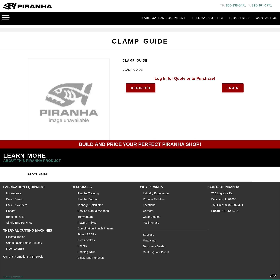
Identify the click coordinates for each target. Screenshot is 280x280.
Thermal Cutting (207, 18)
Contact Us (267, 18)
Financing (149, 240)
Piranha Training (88, 193)
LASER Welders (16, 205)
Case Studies (151, 216)
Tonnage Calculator (90, 205)
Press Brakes (14, 199)
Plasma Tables (15, 237)
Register (141, 88)
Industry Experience (156, 193)
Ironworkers (13, 193)
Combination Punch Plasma (24, 242)
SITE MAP (18, 276)
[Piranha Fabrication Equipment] (272, 276)
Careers (148, 211)
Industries (239, 18)
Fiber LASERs (15, 248)
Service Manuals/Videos (93, 211)
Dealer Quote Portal (156, 252)
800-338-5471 (236, 5)
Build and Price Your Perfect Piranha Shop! (140, 144)
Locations (149, 205)
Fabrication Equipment (164, 18)
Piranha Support (88, 199)
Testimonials (151, 222)
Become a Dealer (154, 246)
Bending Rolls (15, 216)
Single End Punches (19, 222)
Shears (10, 211)
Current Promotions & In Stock (23, 256)
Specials (148, 234)
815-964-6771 (262, 5)
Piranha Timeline (154, 199)
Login (233, 88)
